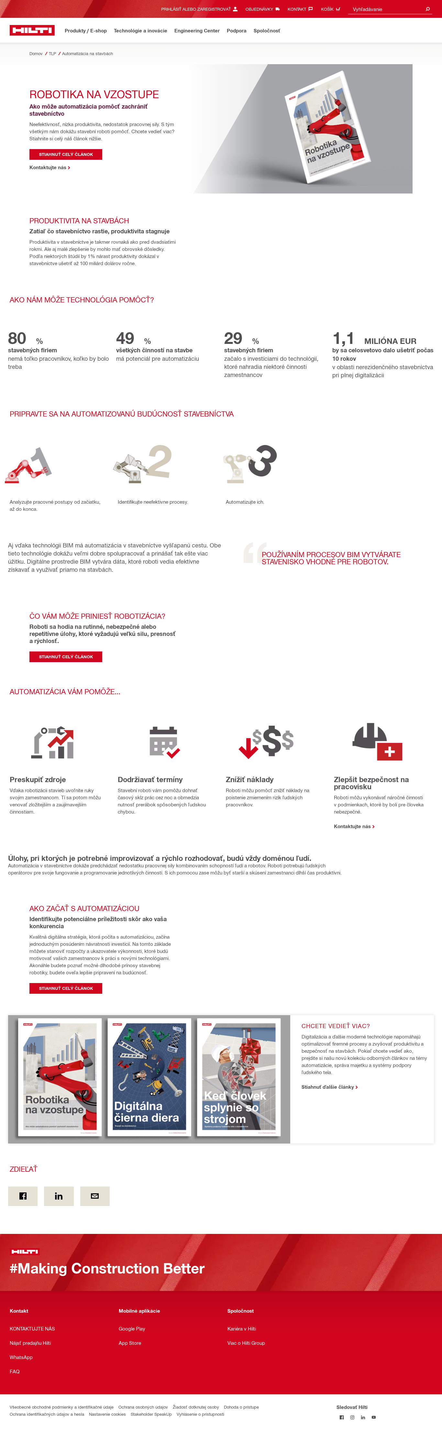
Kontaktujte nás (352, 826)
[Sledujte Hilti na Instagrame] (352, 1417)
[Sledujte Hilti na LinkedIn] (363, 1417)
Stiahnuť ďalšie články (328, 1087)
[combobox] (390, 9)
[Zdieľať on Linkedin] (58, 1196)
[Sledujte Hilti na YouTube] (374, 1417)
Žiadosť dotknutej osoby (196, 1406)
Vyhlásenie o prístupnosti (200, 1414)
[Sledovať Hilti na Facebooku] (342, 1417)
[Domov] (32, 30)
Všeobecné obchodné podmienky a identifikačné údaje (62, 1406)
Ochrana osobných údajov (143, 1406)
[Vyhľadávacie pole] (428, 9)
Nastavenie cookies (107, 1414)
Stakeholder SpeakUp (151, 1414)
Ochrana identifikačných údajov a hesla (47, 1414)
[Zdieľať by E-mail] (95, 1196)
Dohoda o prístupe (241, 1406)
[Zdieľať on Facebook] (23, 1196)
